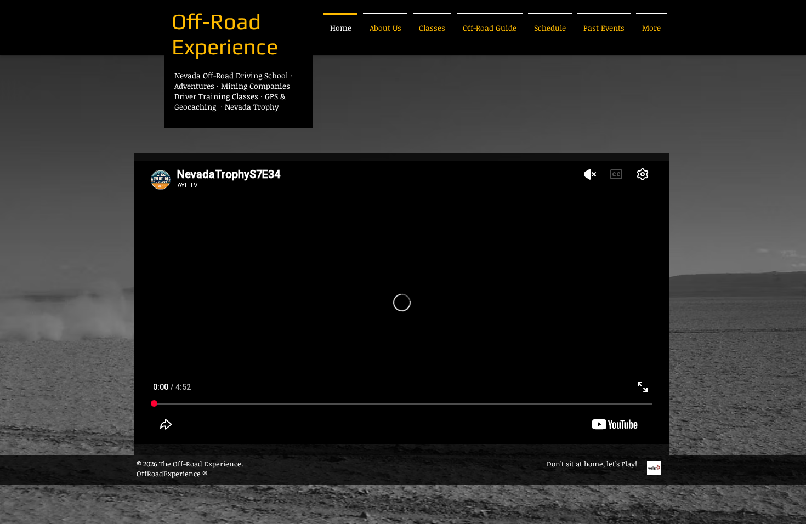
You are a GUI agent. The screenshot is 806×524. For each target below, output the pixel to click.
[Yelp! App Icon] (654, 468)
